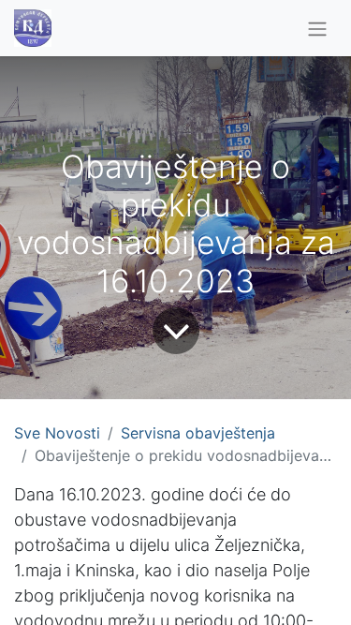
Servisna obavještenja (198, 433)
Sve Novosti (57, 433)
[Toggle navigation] (317, 28)
